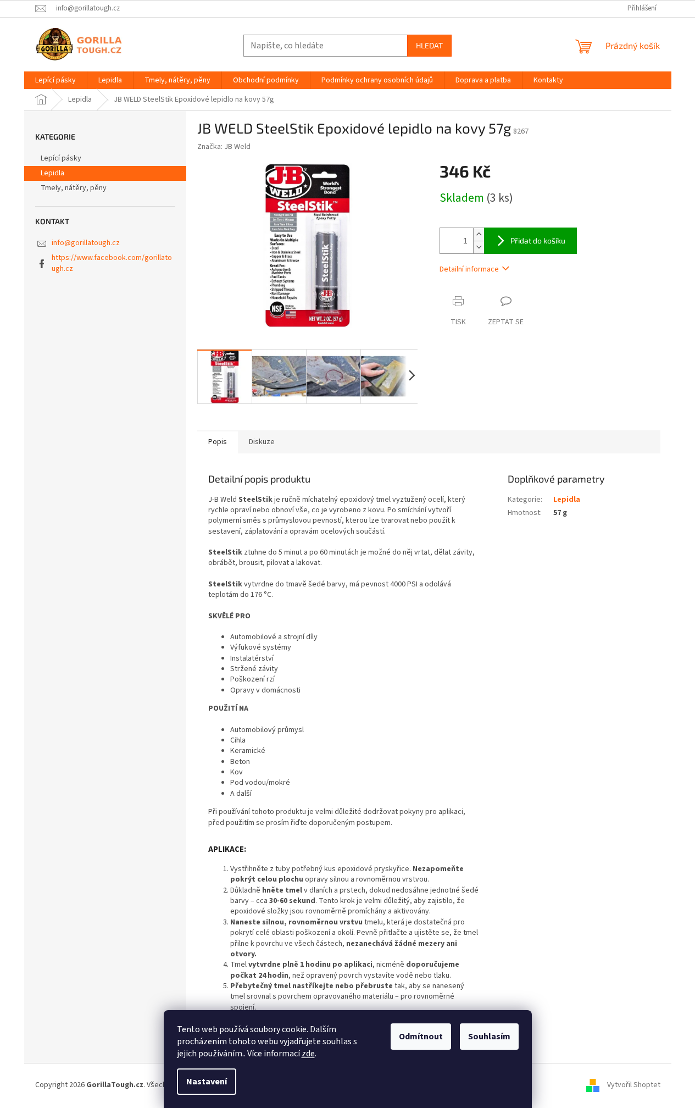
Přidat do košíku (537, 240)
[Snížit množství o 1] (478, 247)
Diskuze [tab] (262, 441)
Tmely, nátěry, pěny (74, 187)
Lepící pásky (61, 158)
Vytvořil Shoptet (633, 1084)
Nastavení (206, 1082)
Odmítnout (421, 1037)
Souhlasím (489, 1037)
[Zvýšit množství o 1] (478, 234)
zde (308, 1054)
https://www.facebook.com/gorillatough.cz (112, 263)
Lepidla (52, 173)
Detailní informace (469, 269)
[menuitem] (55, 80)
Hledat (429, 45)
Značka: (224, 146)
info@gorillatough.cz (86, 242)
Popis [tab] (217, 441)
